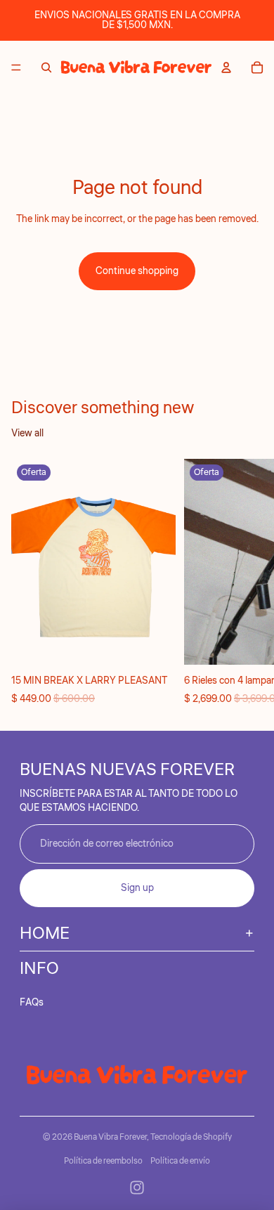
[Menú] (16, 67)
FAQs (32, 1003)
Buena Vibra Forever (110, 1137)
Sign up (137, 888)
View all (27, 434)
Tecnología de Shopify (191, 1137)
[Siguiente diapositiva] (247, 582)
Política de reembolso (103, 1161)
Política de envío (180, 1161)
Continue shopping (137, 271)
